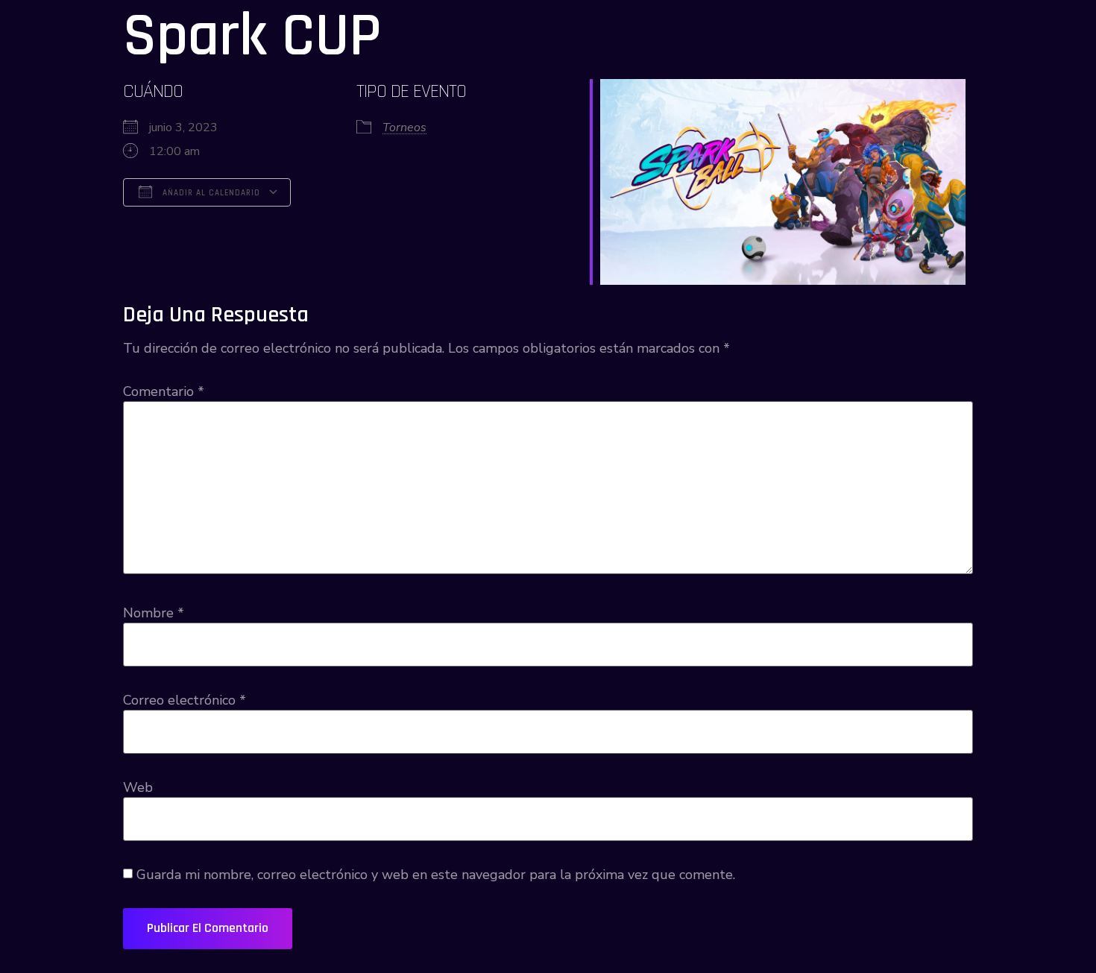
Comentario (163, 391)
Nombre (153, 613)
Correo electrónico (184, 700)
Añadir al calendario (210, 193)
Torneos (404, 127)
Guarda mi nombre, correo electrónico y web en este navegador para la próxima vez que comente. (435, 875)
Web (138, 787)
